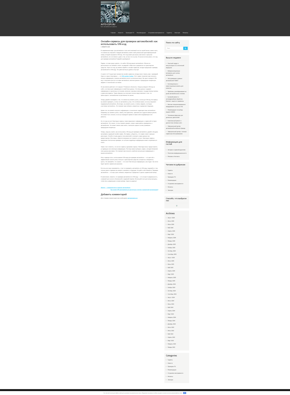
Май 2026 (170, 227)
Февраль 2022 (172, 344)
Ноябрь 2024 (171, 287)
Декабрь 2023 (172, 324)
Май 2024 (170, 307)
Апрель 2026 (171, 231)
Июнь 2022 (171, 330)
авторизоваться (132, 198)
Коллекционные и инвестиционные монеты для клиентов (174, 86)
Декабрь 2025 (172, 244)
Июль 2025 (171, 261)
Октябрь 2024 (172, 291)
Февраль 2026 (172, 237)
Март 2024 (171, 314)
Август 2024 (171, 297)
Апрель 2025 (171, 271)
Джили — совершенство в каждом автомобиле (115, 187)
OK (184, 393)
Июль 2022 (171, 327)
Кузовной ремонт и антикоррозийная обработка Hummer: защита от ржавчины (175, 99)
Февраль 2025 (172, 277)
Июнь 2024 (171, 304)
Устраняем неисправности (156, 33)
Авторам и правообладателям (176, 150)
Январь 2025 (171, 281)
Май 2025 (170, 267)
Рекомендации (141, 33)
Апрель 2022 (171, 337)
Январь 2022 (171, 347)
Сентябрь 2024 (172, 294)
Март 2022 (171, 340)
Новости (120, 33)
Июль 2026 (171, 221)
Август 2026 (171, 217)
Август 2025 (171, 257)
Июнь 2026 (171, 224)
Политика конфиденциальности (177, 153)
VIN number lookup (127, 76)
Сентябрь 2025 (172, 254)
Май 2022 (170, 334)
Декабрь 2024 (172, 284)
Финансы (185, 33)
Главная (113, 33)
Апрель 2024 (171, 310)
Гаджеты (169, 33)
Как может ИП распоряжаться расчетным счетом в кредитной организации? (134, 189)
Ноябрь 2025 (171, 247)
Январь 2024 (171, 320)
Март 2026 (171, 234)
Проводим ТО (130, 33)
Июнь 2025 (171, 264)
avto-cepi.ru (108, 24)
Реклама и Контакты (174, 156)
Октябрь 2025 (172, 251)
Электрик (177, 33)
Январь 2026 (171, 241)
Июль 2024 (171, 300)
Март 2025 (171, 274)
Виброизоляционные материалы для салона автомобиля (173, 73)
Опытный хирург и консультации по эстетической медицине (175, 65)
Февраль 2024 (172, 317)
